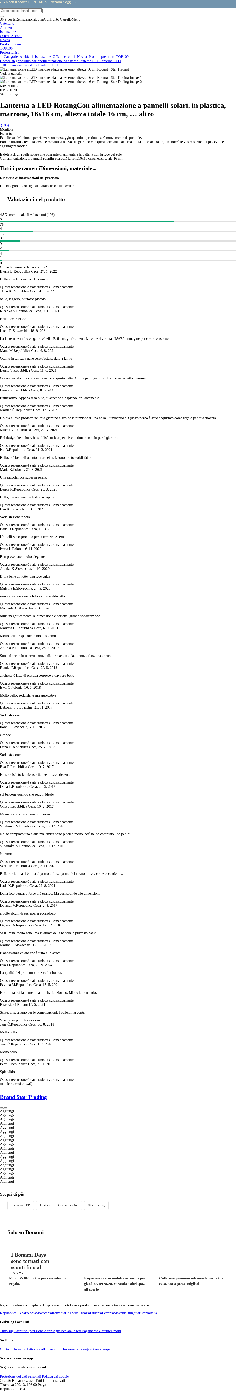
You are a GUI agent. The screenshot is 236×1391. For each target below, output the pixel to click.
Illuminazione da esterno (60, 61)
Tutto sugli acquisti (13, 1331)
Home (4, 61)
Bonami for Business (59, 1349)
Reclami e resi (71, 1331)
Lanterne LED (110, 61)
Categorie (16, 61)
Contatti (6, 1349)
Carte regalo (83, 1349)
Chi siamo (19, 1349)
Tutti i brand (35, 1349)
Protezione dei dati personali (20, 1376)
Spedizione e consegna (44, 1331)
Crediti (116, 1331)
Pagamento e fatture (96, 1331)
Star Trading (96, 1205)
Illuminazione (33, 61)
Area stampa (101, 1349)
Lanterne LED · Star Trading (59, 1205)
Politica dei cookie (55, 1376)
